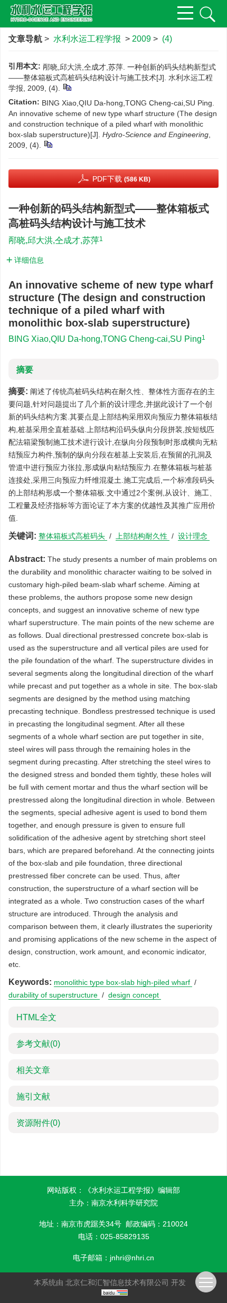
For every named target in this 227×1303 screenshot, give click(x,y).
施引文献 (33, 1096)
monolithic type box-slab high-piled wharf (123, 982)
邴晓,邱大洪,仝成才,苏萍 (53, 240)
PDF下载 (121, 179)
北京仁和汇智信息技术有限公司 (117, 1282)
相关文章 (33, 1070)
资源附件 (38, 1122)
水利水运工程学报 (87, 38)
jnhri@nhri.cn (132, 1257)
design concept (134, 995)
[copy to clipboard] (47, 144)
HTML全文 (36, 1017)
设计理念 (194, 536)
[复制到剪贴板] (66, 87)
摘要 (24, 369)
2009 (141, 38)
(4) (167, 38)
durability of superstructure (54, 995)
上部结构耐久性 (142, 536)
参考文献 (38, 1043)
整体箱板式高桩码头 (73, 536)
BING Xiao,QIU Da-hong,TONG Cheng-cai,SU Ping (105, 338)
